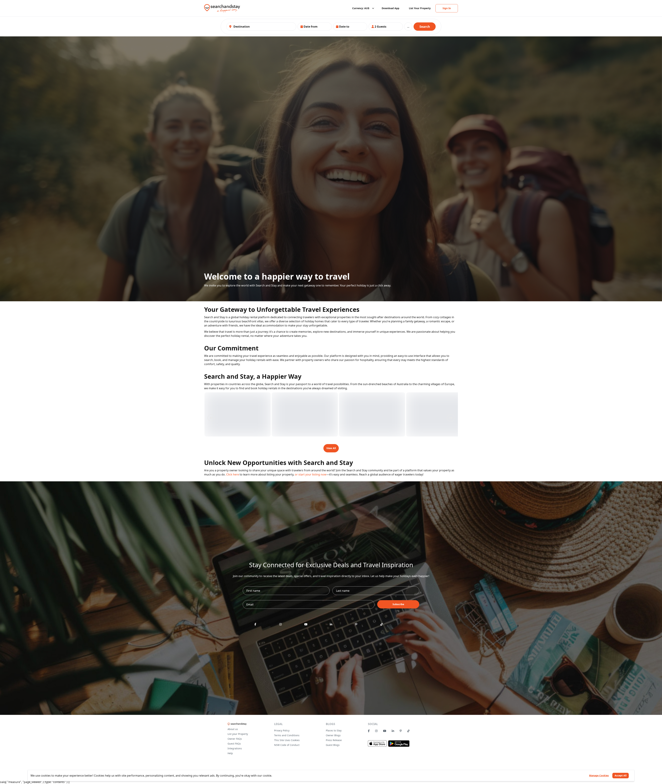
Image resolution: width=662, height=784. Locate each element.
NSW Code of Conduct (286, 745)
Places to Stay (334, 730)
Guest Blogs (333, 745)
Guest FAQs (234, 743)
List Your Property (420, 8)
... (408, 26)
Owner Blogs (333, 735)
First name (252, 590)
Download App (390, 8)
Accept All (620, 775)
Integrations (235, 748)
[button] (315, 26)
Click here (232, 474)
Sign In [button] (447, 8)
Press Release (334, 740)
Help (230, 753)
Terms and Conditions (286, 735)
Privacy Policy (281, 730)
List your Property (238, 734)
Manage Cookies (599, 775)
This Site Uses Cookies (287, 740)
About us (233, 729)
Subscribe (398, 604)
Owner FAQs (235, 738)
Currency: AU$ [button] (360, 8)
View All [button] (331, 448)
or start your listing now (310, 474)
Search (424, 26)
